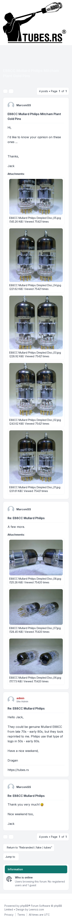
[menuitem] (8, 915)
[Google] (12, 896)
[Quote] (62, 103)
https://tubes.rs (18, 770)
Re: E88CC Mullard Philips (26, 518)
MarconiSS (23, 105)
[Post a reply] (5, 91)
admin (20, 698)
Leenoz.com (36, 909)
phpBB (24, 905)
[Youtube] (9, 896)
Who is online (24, 877)
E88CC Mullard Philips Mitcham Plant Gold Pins (34, 116)
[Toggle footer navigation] (67, 896)
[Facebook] (3, 896)
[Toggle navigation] (67, 22)
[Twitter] (6, 896)
